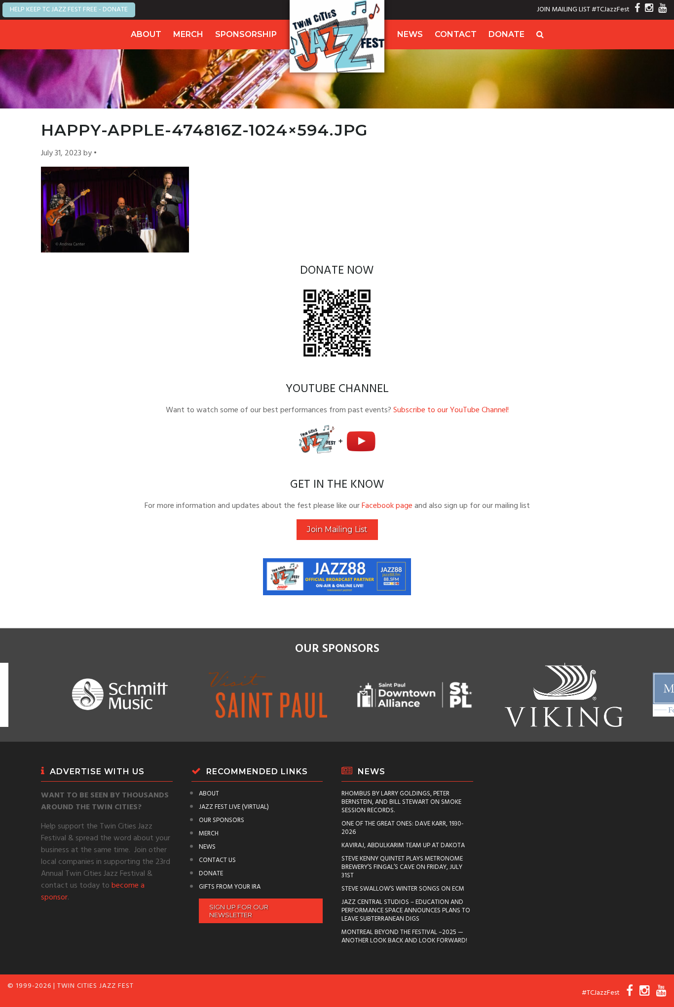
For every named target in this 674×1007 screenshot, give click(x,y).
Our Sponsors (221, 820)
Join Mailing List (337, 529)
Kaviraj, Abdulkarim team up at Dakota (403, 845)
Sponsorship (246, 34)
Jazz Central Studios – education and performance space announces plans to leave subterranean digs (405, 910)
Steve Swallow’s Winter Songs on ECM (402, 889)
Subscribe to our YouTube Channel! (451, 410)
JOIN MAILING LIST (563, 9)
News (410, 34)
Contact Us (217, 860)
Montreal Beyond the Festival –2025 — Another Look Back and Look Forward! (404, 936)
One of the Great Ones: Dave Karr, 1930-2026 (402, 828)
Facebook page (387, 506)
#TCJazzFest (611, 9)
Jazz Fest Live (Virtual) (234, 807)
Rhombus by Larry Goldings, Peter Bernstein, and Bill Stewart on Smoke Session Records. (401, 802)
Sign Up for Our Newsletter (238, 911)
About (146, 34)
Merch (188, 34)
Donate (506, 34)
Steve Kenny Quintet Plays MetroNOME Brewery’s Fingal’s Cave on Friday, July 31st (402, 867)
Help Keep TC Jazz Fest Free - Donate (69, 9)
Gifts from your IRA (230, 887)
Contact (456, 34)
